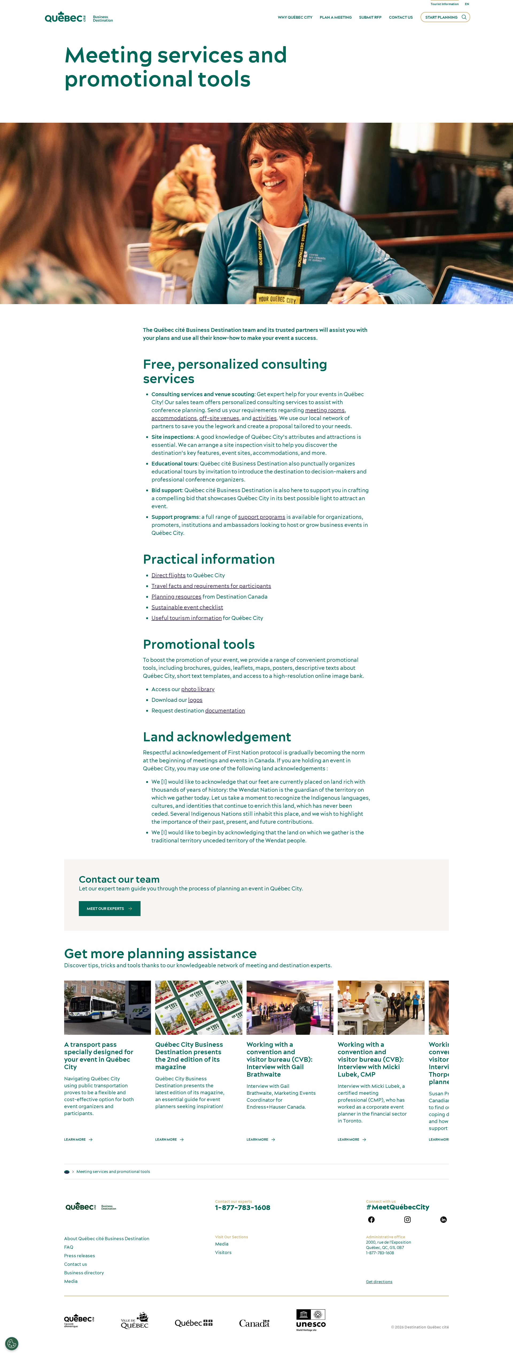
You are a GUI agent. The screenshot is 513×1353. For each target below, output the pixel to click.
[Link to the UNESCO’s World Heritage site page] (311, 1320)
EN (467, 4)
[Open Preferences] (11, 1343)
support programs (261, 517)
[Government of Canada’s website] (254, 1323)
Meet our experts (106, 908)
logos (195, 700)
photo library (198, 689)
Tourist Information (445, 4)
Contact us (401, 17)
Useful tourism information (186, 618)
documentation (225, 710)
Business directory (84, 1272)
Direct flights (168, 575)
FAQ (68, 1247)
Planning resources (176, 596)
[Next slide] (434, 1008)
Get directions (379, 1281)
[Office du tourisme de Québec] (79, 1321)
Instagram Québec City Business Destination (407, 1219)
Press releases (79, 1255)
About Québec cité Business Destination (106, 1238)
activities (264, 418)
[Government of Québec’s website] (193, 1323)
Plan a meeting (336, 17)
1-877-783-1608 (242, 1207)
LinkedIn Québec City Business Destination (443, 1219)
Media (70, 1281)
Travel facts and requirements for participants (211, 586)
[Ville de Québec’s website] (134, 1320)
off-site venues (219, 418)
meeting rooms (325, 410)
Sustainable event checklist (187, 607)
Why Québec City (295, 17)
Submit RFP (370, 17)
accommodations (174, 418)
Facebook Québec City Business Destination (371, 1219)
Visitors (223, 1252)
